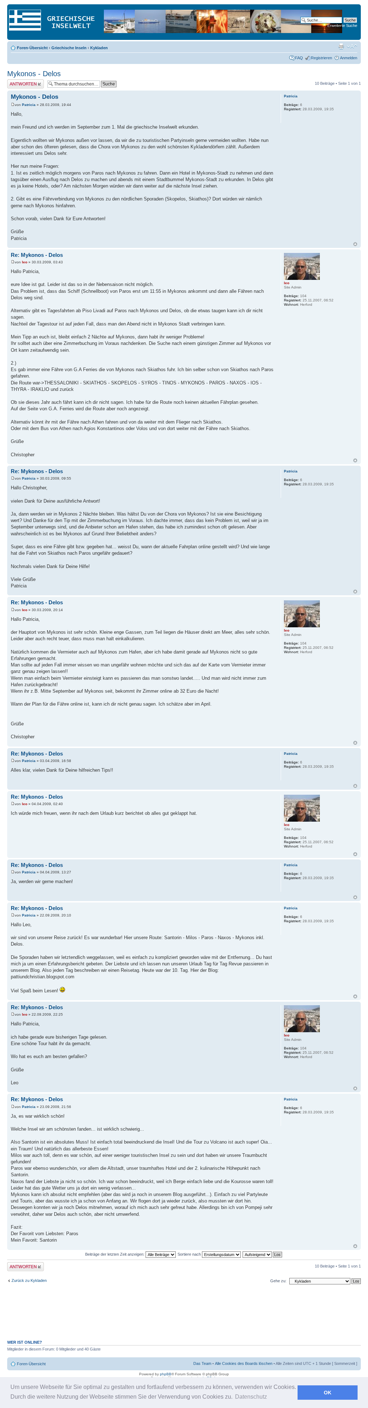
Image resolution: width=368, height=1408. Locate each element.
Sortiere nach (190, 1254)
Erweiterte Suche (342, 25)
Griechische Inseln (69, 48)
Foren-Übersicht (32, 48)
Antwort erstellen (21, 81)
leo (24, 262)
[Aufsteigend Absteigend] (263, 1254)
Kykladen (99, 48)
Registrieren (321, 58)
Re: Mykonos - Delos (37, 255)
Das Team (202, 1363)
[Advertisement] (184, 1316)
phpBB (165, 1374)
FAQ (299, 58)
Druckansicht (341, 46)
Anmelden (348, 58)
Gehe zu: (278, 1281)
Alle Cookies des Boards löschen (243, 1363)
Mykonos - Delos (34, 74)
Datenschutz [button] (251, 1397)
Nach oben (355, 244)
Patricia (29, 105)
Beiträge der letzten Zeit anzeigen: (115, 1254)
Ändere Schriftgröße (352, 46)
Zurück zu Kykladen (29, 1280)
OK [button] (327, 1392)
